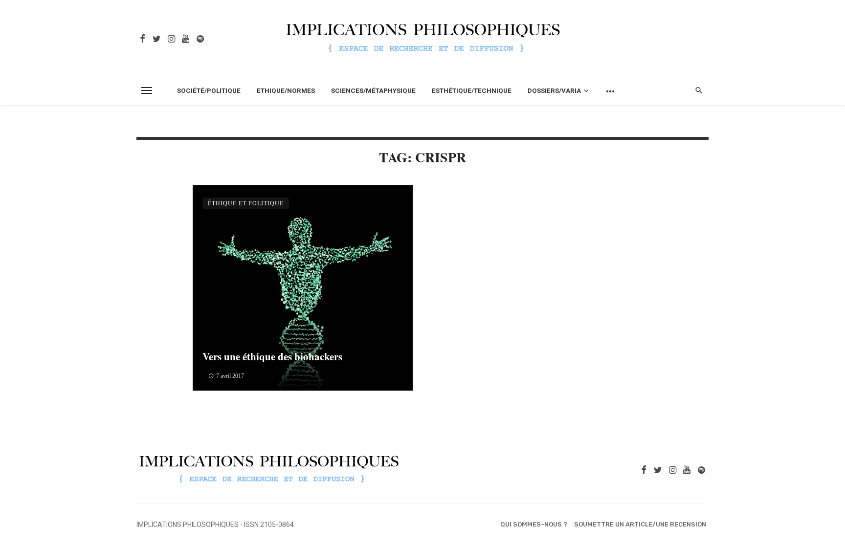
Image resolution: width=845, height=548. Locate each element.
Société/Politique (209, 90)
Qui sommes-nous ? (533, 524)
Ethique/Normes (286, 90)
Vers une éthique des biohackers (272, 356)
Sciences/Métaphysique (373, 90)
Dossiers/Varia (554, 90)
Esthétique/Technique (471, 90)
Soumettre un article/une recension (640, 524)
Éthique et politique (246, 203)
